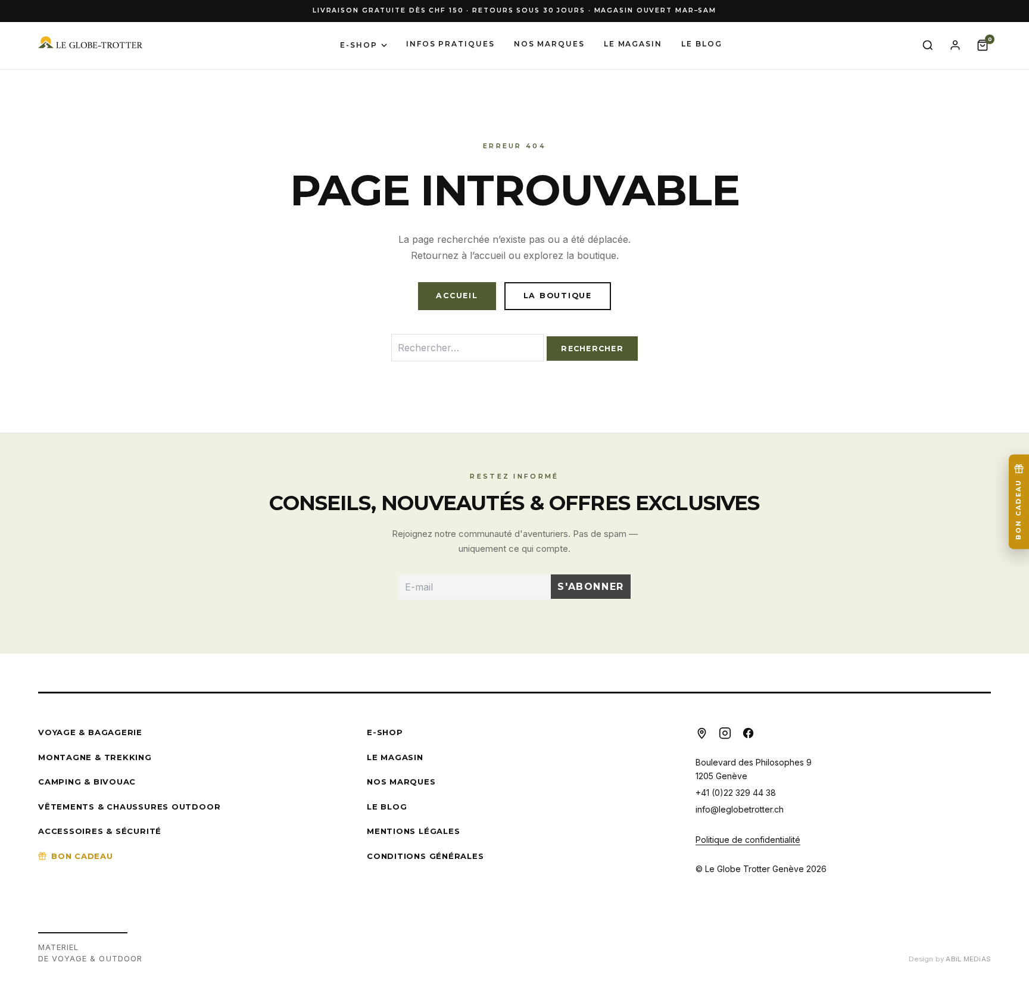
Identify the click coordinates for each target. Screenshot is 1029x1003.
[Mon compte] (955, 45)
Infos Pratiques (450, 43)
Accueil (457, 295)
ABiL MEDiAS (968, 959)
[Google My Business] (702, 733)
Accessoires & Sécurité (99, 831)
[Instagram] (725, 733)
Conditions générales (425, 856)
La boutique (557, 295)
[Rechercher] (927, 45)
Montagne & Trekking (95, 757)
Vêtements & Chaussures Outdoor (129, 806)
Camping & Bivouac (87, 781)
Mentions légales (413, 831)
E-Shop (359, 44)
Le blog (701, 43)
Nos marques (549, 43)
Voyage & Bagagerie (90, 732)
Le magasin (633, 43)
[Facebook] (748, 733)
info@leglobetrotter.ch (740, 809)
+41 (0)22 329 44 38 (736, 793)
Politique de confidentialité (748, 840)
